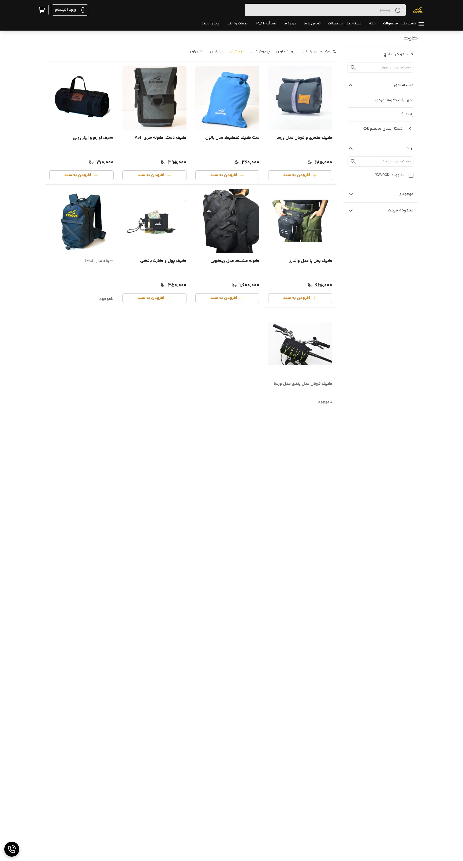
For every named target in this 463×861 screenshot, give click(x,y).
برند (409, 148)
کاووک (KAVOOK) (389, 175)
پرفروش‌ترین (260, 51)
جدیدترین (237, 51)
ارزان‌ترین (216, 51)
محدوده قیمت (400, 210)
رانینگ (407, 114)
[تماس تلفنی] (11, 849)
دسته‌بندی (403, 85)
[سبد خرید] (42, 10)
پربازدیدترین (285, 51)
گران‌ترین (196, 51)
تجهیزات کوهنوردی (394, 100)
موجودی (405, 194)
